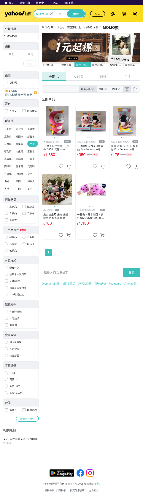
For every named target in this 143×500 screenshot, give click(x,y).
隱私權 (62, 490)
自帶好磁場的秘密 (50, 64)
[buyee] (21, 92)
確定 (29, 63)
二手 (127, 76)
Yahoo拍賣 (17, 13)
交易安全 (93, 490)
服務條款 (49, 490)
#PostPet (100, 283)
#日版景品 (69, 283)
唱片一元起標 (83, 64)
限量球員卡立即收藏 (99, 64)
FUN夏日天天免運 (116, 64)
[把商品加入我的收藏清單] (61, 166)
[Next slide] (69, 121)
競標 (103, 76)
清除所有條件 (27, 418)
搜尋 (131, 272)
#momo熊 (130, 283)
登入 (97, 14)
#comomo (115, 283)
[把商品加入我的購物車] (68, 166)
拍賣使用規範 (77, 490)
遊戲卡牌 (66, 64)
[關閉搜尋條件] (51, 14)
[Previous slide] (44, 121)
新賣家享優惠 (132, 64)
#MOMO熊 (85, 283)
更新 (96, 483)
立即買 (79, 76)
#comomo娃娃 (51, 283)
